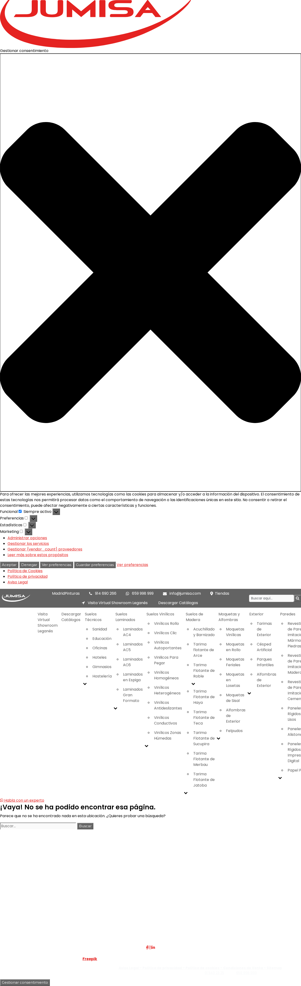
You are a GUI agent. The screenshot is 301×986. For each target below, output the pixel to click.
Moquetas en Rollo (235, 647)
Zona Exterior (124, 917)
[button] (150, 272)
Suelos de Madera (194, 616)
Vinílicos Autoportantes (168, 645)
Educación (101, 638)
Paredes (119, 900)
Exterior (256, 614)
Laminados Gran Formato (133, 695)
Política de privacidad (28, 576)
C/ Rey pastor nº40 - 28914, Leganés (261, 884)
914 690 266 (105, 593)
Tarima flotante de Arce (203, 649)
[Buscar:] (38, 826)
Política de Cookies (25, 571)
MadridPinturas (66, 593)
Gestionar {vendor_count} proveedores (45, 549)
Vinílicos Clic (165, 633)
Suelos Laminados (125, 616)
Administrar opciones (27, 538)
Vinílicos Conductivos (165, 720)
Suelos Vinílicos (160, 614)
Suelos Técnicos (93, 616)
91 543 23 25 (214, 972)
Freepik (90, 959)
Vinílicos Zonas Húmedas (167, 735)
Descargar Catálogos (178, 603)
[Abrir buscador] (297, 598)
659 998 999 (143, 593)
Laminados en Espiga (133, 677)
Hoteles (99, 657)
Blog (66, 906)
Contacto (71, 900)
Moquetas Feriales (235, 662)
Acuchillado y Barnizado (204, 632)
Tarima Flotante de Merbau (204, 759)
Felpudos (234, 730)
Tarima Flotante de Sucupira (204, 738)
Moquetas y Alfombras (229, 616)
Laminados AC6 (133, 662)
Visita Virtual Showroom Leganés (117, 603)
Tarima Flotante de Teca (204, 717)
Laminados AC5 (133, 647)
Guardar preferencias (95, 564)
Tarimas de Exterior (264, 629)
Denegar (29, 564)
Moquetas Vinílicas (235, 632)
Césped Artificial (264, 647)
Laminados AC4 (133, 632)
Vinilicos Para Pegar (166, 660)
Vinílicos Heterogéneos (167, 690)
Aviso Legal (18, 582)
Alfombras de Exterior (236, 715)
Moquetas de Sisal (235, 697)
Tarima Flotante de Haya (204, 697)
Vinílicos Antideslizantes (168, 705)
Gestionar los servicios (28, 543)
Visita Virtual (73, 889)
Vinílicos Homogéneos (166, 675)
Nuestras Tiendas (78, 895)
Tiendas (222, 593)
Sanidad (99, 629)
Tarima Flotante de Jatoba (204, 779)
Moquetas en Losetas (235, 680)
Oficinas (99, 648)
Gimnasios (101, 666)
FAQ (66, 884)
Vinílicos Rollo (166, 623)
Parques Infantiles (265, 662)
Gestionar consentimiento (25, 982)
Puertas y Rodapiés (129, 906)
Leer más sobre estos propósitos (38, 555)
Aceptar (9, 564)
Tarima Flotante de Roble (204, 670)
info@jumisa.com (185, 593)
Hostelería (102, 676)
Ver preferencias (56, 564)
